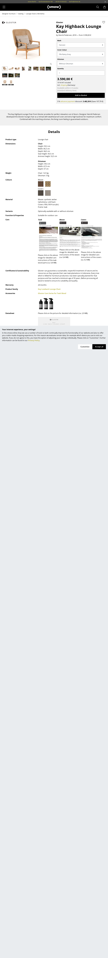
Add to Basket (81, 95)
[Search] (97, 7)
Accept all (99, 347)
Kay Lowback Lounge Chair (49, 289)
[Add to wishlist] (103, 22)
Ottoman (60, 59)
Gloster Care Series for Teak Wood (52, 293)
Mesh (59, 41)
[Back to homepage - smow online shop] (54, 7)
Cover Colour (62, 50)
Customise (84, 347)
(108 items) (35, 14)
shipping (64, 85)
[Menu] (4, 7)
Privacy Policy (34, 340)
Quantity (60, 69)
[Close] (105, 2)
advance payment (67, 101)
